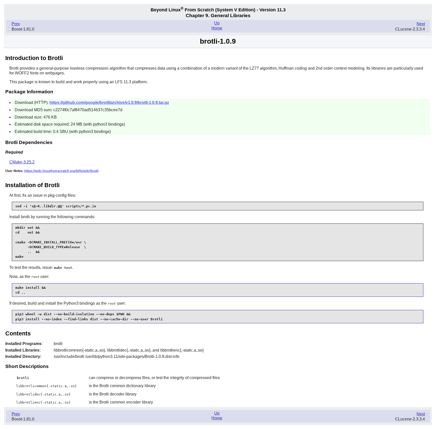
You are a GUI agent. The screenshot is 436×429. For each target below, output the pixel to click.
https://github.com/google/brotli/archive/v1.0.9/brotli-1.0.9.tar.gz (109, 102)
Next (421, 24)
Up (217, 23)
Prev (16, 24)
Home (216, 28)
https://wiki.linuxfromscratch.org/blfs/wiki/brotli (61, 171)
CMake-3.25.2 (22, 162)
